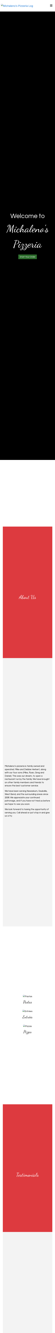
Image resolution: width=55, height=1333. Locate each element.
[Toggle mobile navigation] (51, 5)
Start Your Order (27, 257)
